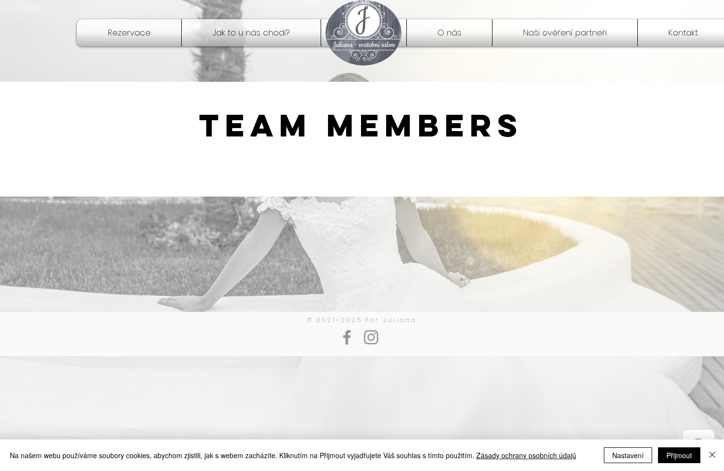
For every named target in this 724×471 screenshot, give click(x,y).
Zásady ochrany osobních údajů (526, 455)
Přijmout (679, 455)
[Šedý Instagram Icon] (371, 337)
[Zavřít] (712, 455)
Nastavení (628, 455)
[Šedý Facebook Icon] (347, 337)
